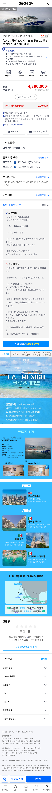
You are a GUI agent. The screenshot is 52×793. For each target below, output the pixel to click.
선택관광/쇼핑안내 (47, 354)
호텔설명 (7, 685)
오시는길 (4, 732)
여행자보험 (7, 668)
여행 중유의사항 (36, 354)
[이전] (4, 3)
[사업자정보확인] (34, 741)
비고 (5, 693)
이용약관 (23, 760)
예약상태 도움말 (25, 36)
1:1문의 (17, 732)
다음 (48, 19)
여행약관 (30, 760)
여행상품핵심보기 (9, 36)
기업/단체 (24, 732)
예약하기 (38, 778)
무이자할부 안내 (40, 131)
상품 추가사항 (9, 676)
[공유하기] (47, 3)
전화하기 (4, 779)
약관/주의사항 (26, 354)
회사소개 (4, 760)
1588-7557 (12, 755)
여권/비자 (7, 702)
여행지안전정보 (9, 718)
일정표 (16, 354)
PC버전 (31, 732)
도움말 (13, 142)
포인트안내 (16, 131)
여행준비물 (7, 710)
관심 (46, 36)
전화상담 (11, 732)
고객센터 (45, 760)
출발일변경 (17, 779)
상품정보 (5, 354)
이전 (3, 19)
